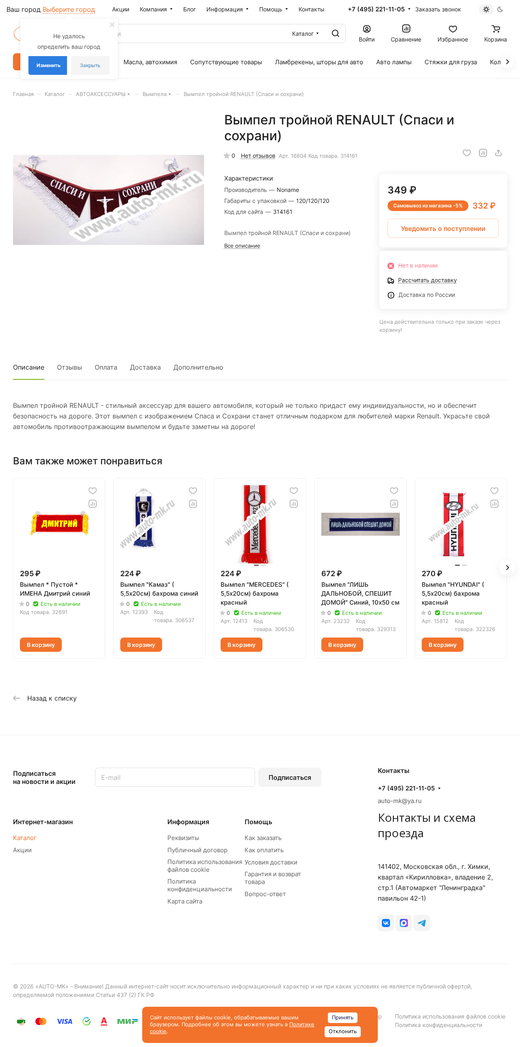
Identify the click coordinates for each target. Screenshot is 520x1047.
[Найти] (335, 33)
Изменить (49, 65)
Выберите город (69, 9)
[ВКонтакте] (386, 923)
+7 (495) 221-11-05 (376, 9)
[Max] (404, 923)
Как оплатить (264, 850)
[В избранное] (467, 153)
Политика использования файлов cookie (204, 865)
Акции (22, 850)
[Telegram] (422, 923)
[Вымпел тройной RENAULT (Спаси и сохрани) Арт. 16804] (110, 209)
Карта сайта (184, 901)
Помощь (258, 822)
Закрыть (90, 65)
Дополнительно (198, 367)
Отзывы (69, 367)
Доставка (145, 367)
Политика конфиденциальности (199, 885)
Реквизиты (183, 838)
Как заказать (263, 838)
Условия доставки (271, 862)
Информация (188, 822)
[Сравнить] (483, 153)
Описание (28, 367)
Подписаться (290, 777)
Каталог (25, 838)
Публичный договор (197, 850)
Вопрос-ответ (265, 894)
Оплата (106, 367)
